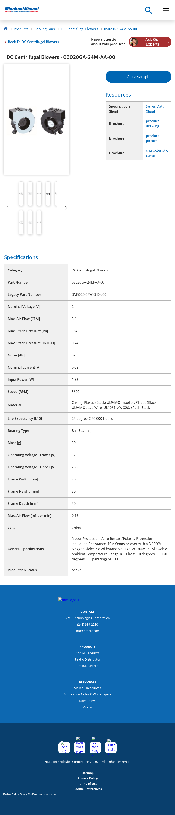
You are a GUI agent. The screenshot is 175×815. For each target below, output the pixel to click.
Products (21, 29)
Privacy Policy (87, 778)
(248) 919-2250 (87, 624)
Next (66, 208)
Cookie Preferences (87, 789)
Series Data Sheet (155, 109)
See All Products (87, 653)
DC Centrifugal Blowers (79, 29)
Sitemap (88, 773)
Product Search (87, 666)
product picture (152, 138)
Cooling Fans (44, 29)
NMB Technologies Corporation (87, 618)
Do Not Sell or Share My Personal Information (30, 794)
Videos (87, 707)
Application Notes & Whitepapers (87, 694)
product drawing (152, 123)
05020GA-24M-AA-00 (120, 29)
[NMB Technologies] (7, 29)
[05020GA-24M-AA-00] (23, 10)
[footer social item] (64, 747)
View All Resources (87, 688)
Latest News (87, 701)
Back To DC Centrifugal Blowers (33, 41)
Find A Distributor (87, 659)
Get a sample (138, 76)
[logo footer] (68, 599)
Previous (9, 208)
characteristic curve (157, 153)
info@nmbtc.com (87, 631)
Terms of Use (87, 784)
